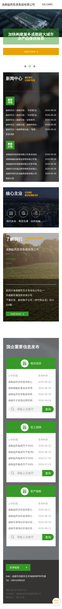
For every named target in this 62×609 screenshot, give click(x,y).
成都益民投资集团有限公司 (18, 4)
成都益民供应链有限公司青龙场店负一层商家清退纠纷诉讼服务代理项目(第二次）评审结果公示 (22, 382)
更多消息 (10, 134)
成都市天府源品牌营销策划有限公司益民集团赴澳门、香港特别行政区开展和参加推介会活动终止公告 (22, 400)
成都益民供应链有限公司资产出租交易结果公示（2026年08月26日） (22, 516)
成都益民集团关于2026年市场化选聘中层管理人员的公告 (22, 458)
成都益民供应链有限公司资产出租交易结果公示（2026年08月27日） (22, 509)
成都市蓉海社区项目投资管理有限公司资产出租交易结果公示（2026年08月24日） (22, 522)
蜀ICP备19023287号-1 (16, 590)
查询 (48, 409)
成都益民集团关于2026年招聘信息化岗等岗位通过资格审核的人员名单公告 (22, 445)
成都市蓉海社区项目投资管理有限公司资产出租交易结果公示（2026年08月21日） (22, 528)
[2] (30, 66)
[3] (34, 66)
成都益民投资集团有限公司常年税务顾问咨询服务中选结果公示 (22, 394)
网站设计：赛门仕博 (15, 597)
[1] (25, 66)
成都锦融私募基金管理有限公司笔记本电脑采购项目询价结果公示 (22, 388)
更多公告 (10, 178)
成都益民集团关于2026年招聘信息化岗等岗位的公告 (22, 464)
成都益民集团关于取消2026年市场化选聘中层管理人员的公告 (22, 452)
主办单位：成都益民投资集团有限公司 (23, 594)
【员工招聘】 (47, 4)
